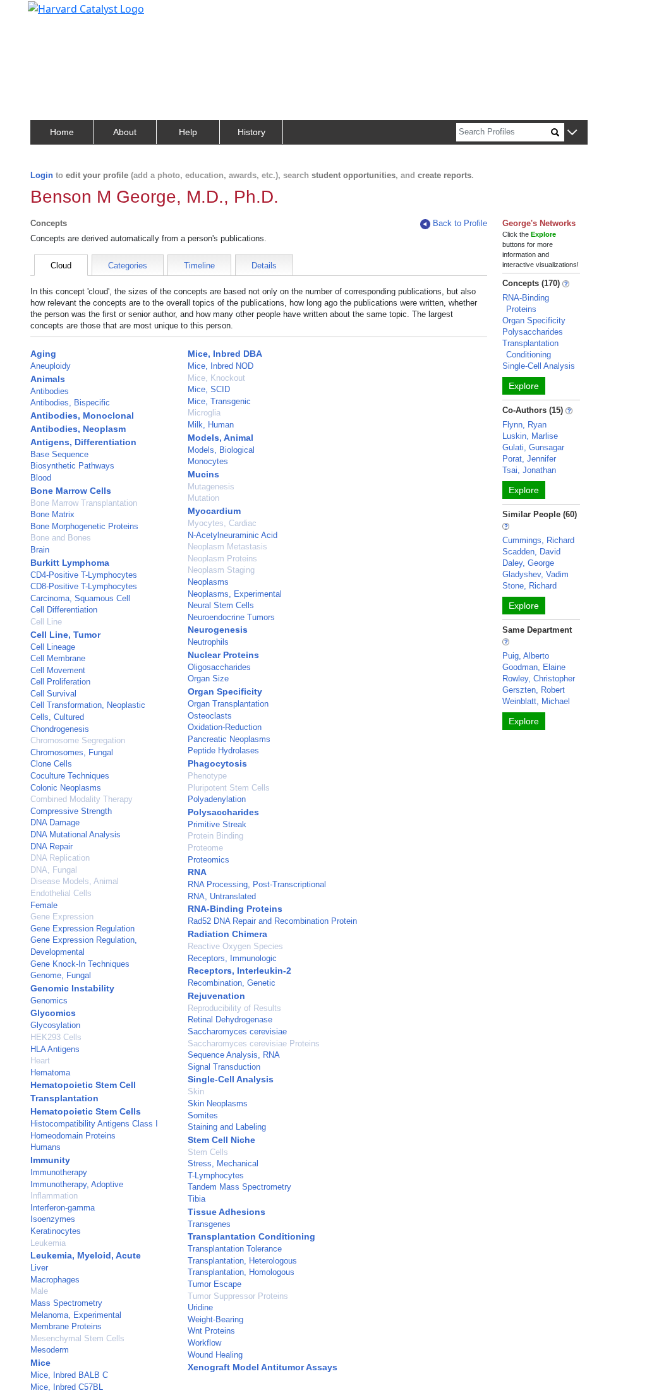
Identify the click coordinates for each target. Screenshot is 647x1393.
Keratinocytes (55, 1231)
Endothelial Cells (61, 893)
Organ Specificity (225, 691)
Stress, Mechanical (223, 1163)
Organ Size (208, 678)
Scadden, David (531, 551)
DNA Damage (55, 822)
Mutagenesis (211, 486)
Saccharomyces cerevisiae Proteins (254, 1043)
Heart (40, 1060)
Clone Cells (51, 763)
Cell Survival (53, 693)
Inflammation (54, 1195)
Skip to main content (52, 15)
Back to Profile (460, 223)
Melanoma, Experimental (75, 1315)
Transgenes (209, 1224)
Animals (47, 379)
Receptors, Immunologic (232, 958)
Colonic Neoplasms (65, 787)
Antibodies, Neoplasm (78, 429)
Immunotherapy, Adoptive (76, 1184)
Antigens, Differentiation (83, 442)
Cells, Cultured (57, 717)
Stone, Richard (529, 585)
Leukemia (48, 1243)
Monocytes (208, 461)
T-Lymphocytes (216, 1175)
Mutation (203, 498)
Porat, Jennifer (529, 458)
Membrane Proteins (66, 1326)
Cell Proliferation (60, 681)
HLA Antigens (55, 1049)
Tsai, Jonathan (529, 470)
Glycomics (53, 1013)
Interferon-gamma (62, 1207)
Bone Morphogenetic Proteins (84, 526)
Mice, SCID (209, 389)
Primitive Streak (217, 824)
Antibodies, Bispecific (70, 402)
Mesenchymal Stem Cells (77, 1338)
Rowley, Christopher (538, 678)
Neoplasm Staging (221, 570)
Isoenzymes (52, 1219)
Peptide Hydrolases (223, 750)
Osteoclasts (210, 715)
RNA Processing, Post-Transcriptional (257, 884)
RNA (197, 872)
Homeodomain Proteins (73, 1135)
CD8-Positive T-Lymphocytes (83, 586)
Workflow (204, 1343)
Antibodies (49, 391)
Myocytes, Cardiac (222, 523)
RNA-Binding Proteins (235, 909)
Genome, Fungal (60, 975)
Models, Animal (220, 438)
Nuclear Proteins (223, 655)
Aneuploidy (50, 366)
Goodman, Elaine (533, 667)
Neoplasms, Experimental (235, 594)
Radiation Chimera (227, 934)
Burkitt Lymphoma (69, 563)
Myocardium (214, 511)
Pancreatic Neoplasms (229, 739)
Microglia (204, 412)
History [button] (251, 132)
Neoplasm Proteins (222, 558)
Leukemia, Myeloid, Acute (85, 1255)
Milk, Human (211, 424)
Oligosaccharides (219, 667)
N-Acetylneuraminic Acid (232, 535)
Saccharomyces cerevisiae (237, 1031)
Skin (196, 1091)
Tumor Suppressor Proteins (238, 1296)
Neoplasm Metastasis (227, 546)
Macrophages (55, 1279)
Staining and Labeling (227, 1127)
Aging (43, 354)
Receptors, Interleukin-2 (239, 971)
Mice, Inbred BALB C (69, 1375)
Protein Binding (215, 835)
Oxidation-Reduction (225, 727)
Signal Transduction (224, 1067)
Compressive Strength (71, 811)
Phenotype (207, 775)
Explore (524, 386)
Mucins (203, 474)
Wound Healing (215, 1355)
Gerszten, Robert (533, 690)
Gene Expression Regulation (82, 928)
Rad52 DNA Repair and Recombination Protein (272, 921)
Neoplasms (208, 582)
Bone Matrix (52, 514)
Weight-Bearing (215, 1319)
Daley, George (528, 563)
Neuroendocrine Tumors (231, 617)
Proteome (205, 847)
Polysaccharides (223, 812)
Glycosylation (55, 1025)
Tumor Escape (214, 1284)
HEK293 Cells (56, 1037)
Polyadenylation (217, 799)
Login (41, 175)
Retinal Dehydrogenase (230, 1019)
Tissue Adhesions (226, 1212)
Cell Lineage (52, 647)
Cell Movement (57, 670)
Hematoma (50, 1072)
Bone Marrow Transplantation (83, 503)
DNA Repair (51, 846)
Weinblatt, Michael (536, 701)
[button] (572, 133)
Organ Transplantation (228, 703)
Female (43, 905)
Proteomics (208, 859)
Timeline (199, 265)
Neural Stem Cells (221, 605)
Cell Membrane (57, 658)
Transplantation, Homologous (241, 1272)
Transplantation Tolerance (235, 1248)
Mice (40, 1363)
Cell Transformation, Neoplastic (87, 705)
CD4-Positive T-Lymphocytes (83, 575)
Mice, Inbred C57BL (66, 1387)
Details (264, 265)
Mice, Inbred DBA (225, 354)
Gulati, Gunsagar (533, 447)
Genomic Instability (72, 988)
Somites (203, 1115)
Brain (39, 549)
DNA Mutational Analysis (75, 834)
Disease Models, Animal (74, 881)
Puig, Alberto (525, 656)
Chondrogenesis (59, 729)
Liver (39, 1267)
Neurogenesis (218, 630)
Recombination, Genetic (231, 983)
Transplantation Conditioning (251, 1236)
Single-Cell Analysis (231, 1079)
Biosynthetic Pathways (72, 465)
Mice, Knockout (216, 378)
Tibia (196, 1199)
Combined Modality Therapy (81, 799)
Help (188, 132)
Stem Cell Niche (221, 1140)
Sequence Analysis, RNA (234, 1055)
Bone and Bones (60, 537)
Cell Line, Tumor (65, 635)
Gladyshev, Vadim (535, 574)
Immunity (50, 1160)
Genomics (49, 1000)
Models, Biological (221, 450)
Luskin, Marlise (530, 436)
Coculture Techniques (69, 775)
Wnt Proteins (211, 1331)
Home (62, 132)
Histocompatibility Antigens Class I (94, 1123)
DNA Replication (60, 858)
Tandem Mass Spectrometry (239, 1187)
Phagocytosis (217, 763)
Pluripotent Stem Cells (229, 787)
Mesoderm (49, 1349)
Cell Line (46, 621)
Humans (45, 1147)
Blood (40, 477)
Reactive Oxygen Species (235, 946)
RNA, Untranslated (222, 896)
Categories (127, 265)
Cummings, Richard (538, 540)
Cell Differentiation (63, 609)
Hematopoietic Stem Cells (85, 1111)
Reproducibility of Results (234, 1008)
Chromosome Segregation (77, 740)
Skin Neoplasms (218, 1103)
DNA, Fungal (53, 870)
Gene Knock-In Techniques (80, 964)
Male (39, 1291)
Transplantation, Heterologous (242, 1260)
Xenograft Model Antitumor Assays (262, 1367)
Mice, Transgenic (219, 401)
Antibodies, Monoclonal (82, 415)
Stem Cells (208, 1152)
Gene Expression (62, 916)
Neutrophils (208, 642)
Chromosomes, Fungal (71, 752)
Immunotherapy (58, 1172)
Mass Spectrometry (66, 1303)
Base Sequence (59, 454)
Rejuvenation (216, 996)
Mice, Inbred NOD (220, 366)
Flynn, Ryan (524, 424)
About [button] (124, 132)
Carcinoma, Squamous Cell (80, 598)
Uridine (200, 1307)
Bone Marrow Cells (70, 491)
